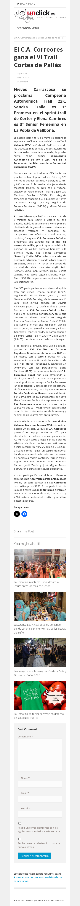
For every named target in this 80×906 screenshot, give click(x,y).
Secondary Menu (28, 28)
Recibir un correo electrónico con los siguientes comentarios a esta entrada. (39, 829)
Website (25, 808)
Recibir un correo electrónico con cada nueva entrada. (39, 845)
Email (24, 793)
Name (25, 778)
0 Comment (22, 81)
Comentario (25, 736)
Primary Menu (26, 3)
